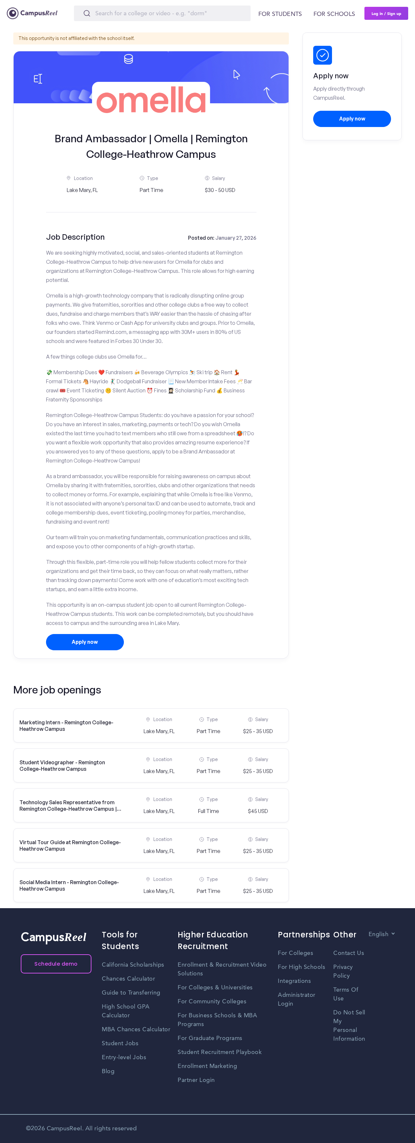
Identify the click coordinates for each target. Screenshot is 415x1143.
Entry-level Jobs (124, 1057)
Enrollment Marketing (207, 1066)
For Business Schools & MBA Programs (217, 1020)
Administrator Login (296, 999)
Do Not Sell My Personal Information (349, 1026)
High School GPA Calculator (126, 1011)
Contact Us (348, 953)
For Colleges (295, 953)
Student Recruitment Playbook (220, 1052)
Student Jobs (120, 1044)
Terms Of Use (345, 994)
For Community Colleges (212, 1002)
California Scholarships (133, 965)
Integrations (294, 981)
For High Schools (301, 967)
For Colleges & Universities (215, 988)
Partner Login (196, 1080)
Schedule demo (56, 964)
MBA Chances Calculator (136, 1030)
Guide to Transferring (131, 993)
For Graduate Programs (210, 1038)
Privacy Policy (343, 971)
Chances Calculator (128, 979)
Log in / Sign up (386, 13)
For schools (334, 14)
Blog (108, 1071)
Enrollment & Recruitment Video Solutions (222, 969)
